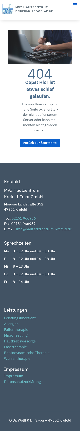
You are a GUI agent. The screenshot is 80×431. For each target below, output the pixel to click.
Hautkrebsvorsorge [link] (20, 341)
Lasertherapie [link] (15, 347)
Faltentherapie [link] (16, 330)
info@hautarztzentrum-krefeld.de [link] (44, 229)
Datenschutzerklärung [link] (22, 382)
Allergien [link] (11, 324)
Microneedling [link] (16, 336)
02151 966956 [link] (23, 218)
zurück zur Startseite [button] (40, 142)
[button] (76, 408)
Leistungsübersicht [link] (20, 318)
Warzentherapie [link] (17, 359)
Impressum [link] (13, 376)
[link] (8, 13)
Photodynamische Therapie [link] (27, 353)
